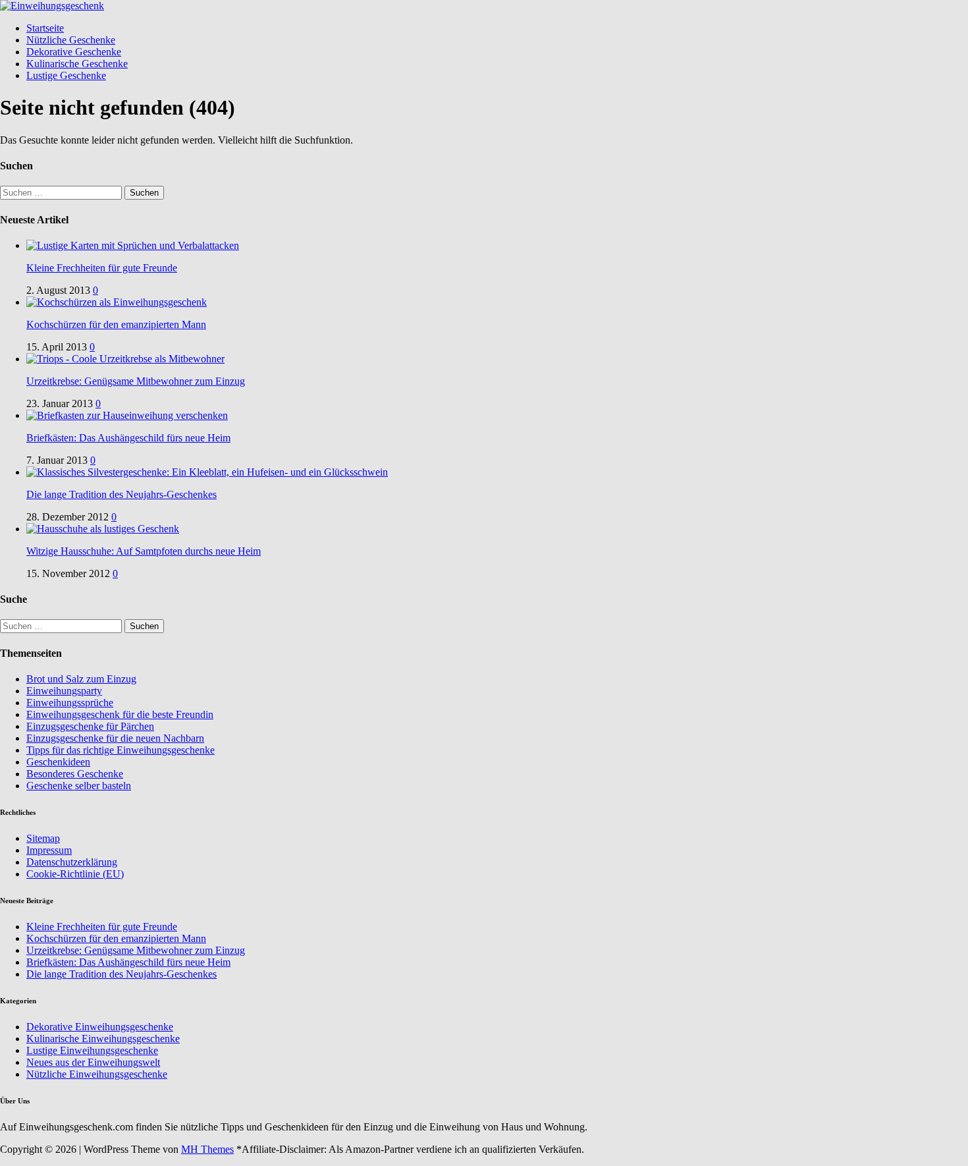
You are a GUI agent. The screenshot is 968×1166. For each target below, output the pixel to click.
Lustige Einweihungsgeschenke (92, 1050)
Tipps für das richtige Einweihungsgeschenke (120, 750)
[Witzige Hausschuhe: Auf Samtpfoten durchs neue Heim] (102, 528)
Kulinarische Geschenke (77, 63)
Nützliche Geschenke (70, 39)
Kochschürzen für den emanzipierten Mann (116, 324)
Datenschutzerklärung (71, 862)
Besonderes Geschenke (74, 773)
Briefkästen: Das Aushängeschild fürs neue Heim (128, 437)
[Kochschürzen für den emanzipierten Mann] (116, 302)
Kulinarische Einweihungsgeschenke (103, 1038)
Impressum (49, 850)
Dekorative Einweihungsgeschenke (99, 1026)
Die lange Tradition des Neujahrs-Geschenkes (121, 494)
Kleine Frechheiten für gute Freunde (101, 267)
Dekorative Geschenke (73, 51)
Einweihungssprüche (69, 702)
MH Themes (207, 1149)
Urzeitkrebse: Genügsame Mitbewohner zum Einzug (135, 381)
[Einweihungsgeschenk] (52, 5)
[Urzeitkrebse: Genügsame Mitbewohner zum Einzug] (125, 358)
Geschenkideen (58, 761)
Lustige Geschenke (66, 75)
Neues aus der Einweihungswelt (93, 1062)
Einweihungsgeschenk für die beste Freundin (119, 714)
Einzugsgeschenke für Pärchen (90, 726)
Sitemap (43, 838)
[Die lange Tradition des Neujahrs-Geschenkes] (207, 472)
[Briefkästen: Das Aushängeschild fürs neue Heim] (127, 415)
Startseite (45, 28)
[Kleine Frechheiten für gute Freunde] (132, 245)
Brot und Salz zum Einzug (81, 678)
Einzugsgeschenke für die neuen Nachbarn (115, 738)
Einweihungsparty (64, 690)
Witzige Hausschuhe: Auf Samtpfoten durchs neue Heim (143, 551)
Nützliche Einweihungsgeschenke (96, 1074)
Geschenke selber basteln (78, 785)
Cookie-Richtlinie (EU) (75, 873)
